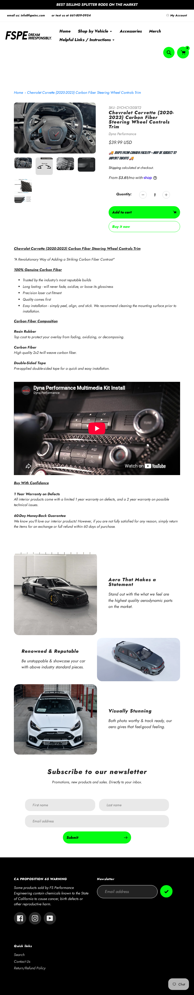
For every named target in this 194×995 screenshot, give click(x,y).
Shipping (115, 167)
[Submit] (166, 891)
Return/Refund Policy (29, 968)
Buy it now (121, 226)
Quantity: (124, 194)
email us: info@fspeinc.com (26, 15)
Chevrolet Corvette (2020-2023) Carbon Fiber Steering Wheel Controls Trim (84, 92)
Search (19, 954)
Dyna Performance (122, 133)
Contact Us (22, 961)
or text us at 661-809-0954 (71, 15)
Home (18, 92)
